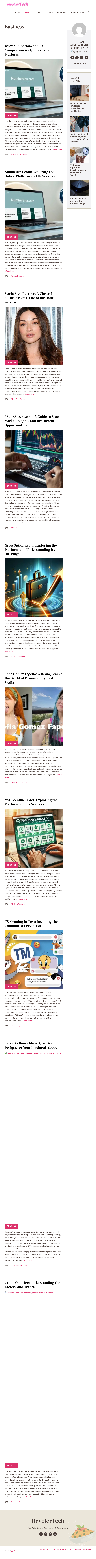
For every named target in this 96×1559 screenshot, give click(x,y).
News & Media (77, 12)
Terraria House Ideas (19, 1265)
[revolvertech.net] (19, 4)
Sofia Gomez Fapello (19, 782)
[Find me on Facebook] (72, 57)
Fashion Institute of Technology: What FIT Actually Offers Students (79, 138)
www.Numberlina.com (19, 154)
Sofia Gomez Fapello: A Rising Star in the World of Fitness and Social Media (33, 678)
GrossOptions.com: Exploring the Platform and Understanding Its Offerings (31, 549)
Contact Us (54, 1549)
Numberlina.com (17, 276)
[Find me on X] (77, 57)
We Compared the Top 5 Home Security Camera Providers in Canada (78, 170)
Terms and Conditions (81, 1549)
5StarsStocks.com (18, 528)
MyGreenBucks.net (18, 904)
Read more (57, 149)
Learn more (79, 63)
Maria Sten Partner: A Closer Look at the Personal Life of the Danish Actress (32, 297)
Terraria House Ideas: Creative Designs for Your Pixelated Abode (31, 1045)
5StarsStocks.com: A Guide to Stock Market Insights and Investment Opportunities (33, 420)
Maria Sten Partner (18, 399)
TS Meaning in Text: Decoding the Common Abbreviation (31, 923)
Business (27, 12)
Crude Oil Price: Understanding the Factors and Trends (32, 1284)
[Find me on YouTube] (86, 57)
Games (38, 12)
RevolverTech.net (20, 1551)
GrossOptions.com (18, 656)
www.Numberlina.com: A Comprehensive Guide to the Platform (27, 50)
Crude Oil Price (17, 1502)
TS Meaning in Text (18, 1026)
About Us (44, 1549)
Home (17, 12)
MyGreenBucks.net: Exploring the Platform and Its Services (31, 802)
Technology (62, 12)
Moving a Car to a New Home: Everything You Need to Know (78, 107)
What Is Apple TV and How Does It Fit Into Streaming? (79, 201)
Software (49, 12)
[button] (88, 12)
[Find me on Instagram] (81, 57)
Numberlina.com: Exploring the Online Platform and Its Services (30, 173)
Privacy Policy (65, 1549)
